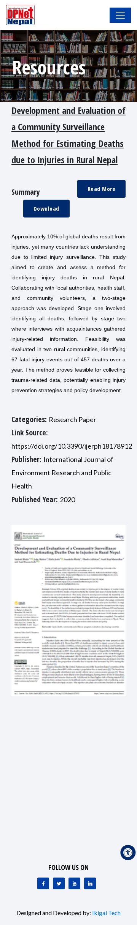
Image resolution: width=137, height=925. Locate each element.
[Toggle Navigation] (120, 15)
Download (46, 208)
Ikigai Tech (106, 912)
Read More (102, 188)
